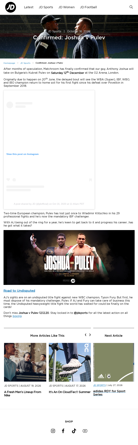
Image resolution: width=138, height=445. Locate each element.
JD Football (88, 7)
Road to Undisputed (19, 290)
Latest (28, 7)
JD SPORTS (99, 385)
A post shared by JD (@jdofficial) (31, 203)
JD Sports (46, 7)
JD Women (66, 7)
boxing (17, 316)
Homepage (9, 63)
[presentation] (86, 334)
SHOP (69, 421)
